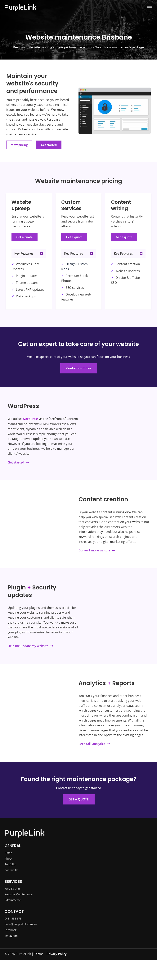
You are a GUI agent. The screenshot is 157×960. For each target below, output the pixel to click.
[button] (28, 253)
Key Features (23, 253)
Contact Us (11, 870)
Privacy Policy (57, 954)
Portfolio (10, 864)
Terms (38, 954)
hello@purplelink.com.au (21, 924)
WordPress (30, 419)
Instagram (11, 936)
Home (8, 853)
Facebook (10, 930)
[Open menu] (149, 8)
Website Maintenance (19, 894)
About (8, 858)
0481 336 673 (13, 918)
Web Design (12, 888)
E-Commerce (13, 900)
